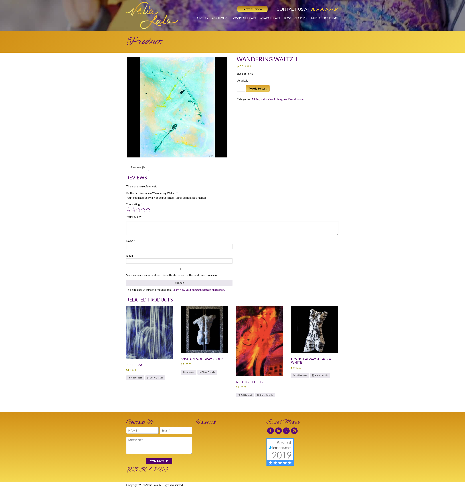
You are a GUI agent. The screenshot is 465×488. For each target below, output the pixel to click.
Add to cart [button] (136, 377)
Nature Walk (268, 99)
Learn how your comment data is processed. (199, 289)
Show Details (156, 377)
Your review (134, 216)
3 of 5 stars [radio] (138, 209)
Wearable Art (270, 18)
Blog (287, 18)
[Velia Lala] (152, 15)
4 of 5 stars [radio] (143, 209)
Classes (300, 18)
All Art (255, 99)
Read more (188, 372)
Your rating (134, 204)
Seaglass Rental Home (290, 99)
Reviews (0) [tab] (138, 167)
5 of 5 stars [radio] (148, 209)
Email (130, 255)
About (201, 18)
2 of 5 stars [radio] (133, 209)
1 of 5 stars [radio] (128, 209)
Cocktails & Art (244, 18)
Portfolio (220, 18)
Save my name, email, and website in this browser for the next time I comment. (172, 275)
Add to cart (259, 88)
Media (315, 18)
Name (130, 240)
